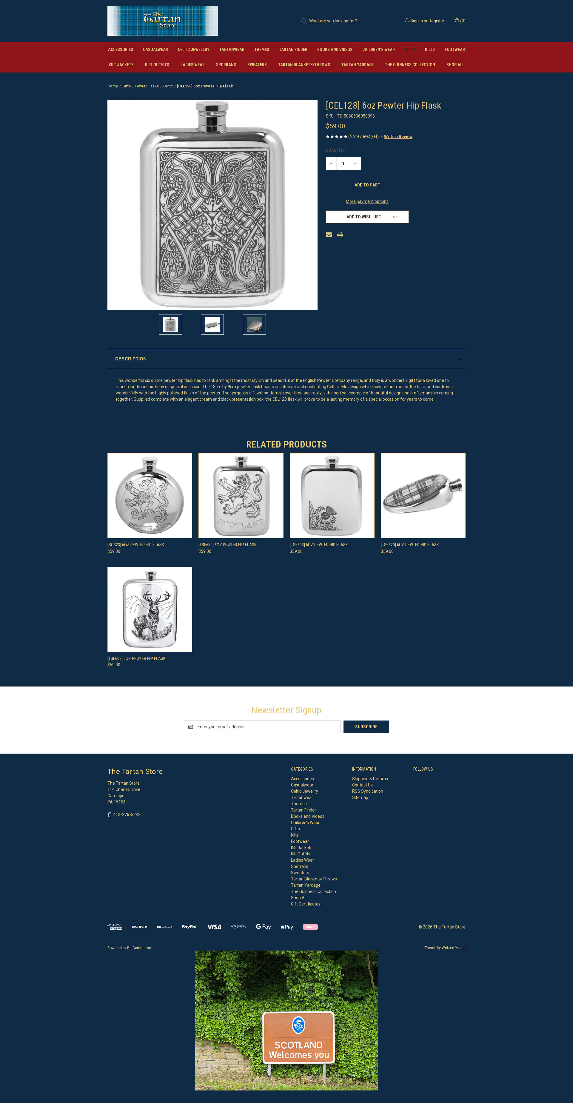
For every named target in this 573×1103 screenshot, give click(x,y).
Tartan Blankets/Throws (304, 64)
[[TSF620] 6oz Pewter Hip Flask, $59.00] (423, 495)
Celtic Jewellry (194, 49)
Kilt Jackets (121, 64)
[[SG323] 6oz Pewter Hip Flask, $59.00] (150, 495)
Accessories (120, 49)
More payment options (367, 201)
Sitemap (360, 797)
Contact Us (362, 785)
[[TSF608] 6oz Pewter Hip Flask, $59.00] (150, 609)
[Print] (340, 234)
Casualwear (155, 49)
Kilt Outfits (157, 64)
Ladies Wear (193, 64)
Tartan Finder (293, 49)
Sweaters (257, 64)
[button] (396, 136)
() (462, 20)
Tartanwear (231, 49)
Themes (261, 49)
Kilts (430, 49)
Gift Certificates (306, 904)
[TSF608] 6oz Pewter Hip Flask (136, 658)
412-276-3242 (127, 814)
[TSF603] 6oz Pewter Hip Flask (319, 544)
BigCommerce (139, 948)
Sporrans (226, 64)
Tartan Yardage (357, 64)
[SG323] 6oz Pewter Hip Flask (135, 544)
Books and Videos (334, 49)
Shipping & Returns (370, 778)
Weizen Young (454, 948)
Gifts (410, 49)
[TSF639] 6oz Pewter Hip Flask (227, 544)
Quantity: (336, 150)
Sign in (416, 20)
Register (436, 20)
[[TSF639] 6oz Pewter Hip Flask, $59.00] (241, 495)
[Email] (329, 234)
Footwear (455, 49)
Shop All (455, 64)
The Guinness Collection (410, 64)
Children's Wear (378, 49)
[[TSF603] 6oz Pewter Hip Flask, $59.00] (332, 495)
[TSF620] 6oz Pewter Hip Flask (410, 544)
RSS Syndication (367, 791)
